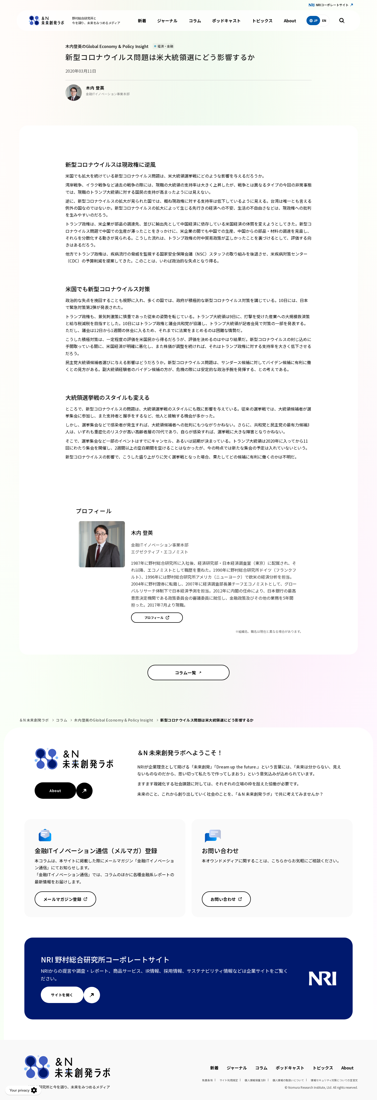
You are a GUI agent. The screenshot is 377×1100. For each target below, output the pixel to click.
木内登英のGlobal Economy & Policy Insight (113, 720)
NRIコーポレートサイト (332, 5)
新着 (142, 20)
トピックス (262, 20)
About (290, 20)
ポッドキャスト (226, 20)
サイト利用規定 (229, 1080)
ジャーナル (167, 20)
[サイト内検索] (342, 20)
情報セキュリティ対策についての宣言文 (334, 1080)
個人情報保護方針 (255, 1080)
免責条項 (207, 1080)
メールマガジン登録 (62, 899)
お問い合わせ (223, 899)
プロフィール (154, 617)
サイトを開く (62, 994)
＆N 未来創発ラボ (34, 720)
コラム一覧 (185, 672)
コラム (195, 20)
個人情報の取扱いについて (288, 1080)
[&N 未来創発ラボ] (46, 20)
